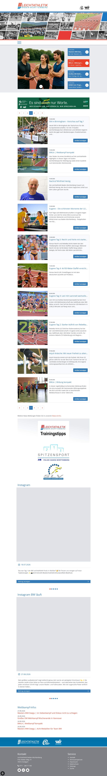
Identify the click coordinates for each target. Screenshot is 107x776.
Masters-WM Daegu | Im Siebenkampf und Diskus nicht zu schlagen (47, 713)
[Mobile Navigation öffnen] (19, 42)
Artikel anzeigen (80, 141)
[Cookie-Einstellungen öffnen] (3, 773)
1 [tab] (50, 589)
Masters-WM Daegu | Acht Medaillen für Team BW (40, 728)
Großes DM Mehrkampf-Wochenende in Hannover (40, 718)
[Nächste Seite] (38, 113)
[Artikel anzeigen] (87, 52)
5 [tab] (57, 589)
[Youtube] (27, 770)
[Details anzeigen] (42, 86)
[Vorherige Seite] (24, 113)
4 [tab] (55, 589)
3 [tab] (53, 589)
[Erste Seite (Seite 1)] (20, 113)
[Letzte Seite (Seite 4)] (42, 113)
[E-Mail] (19, 770)
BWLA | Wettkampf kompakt (30, 723)
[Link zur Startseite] (33, 6)
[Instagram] (23, 770)
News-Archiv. (56, 416)
